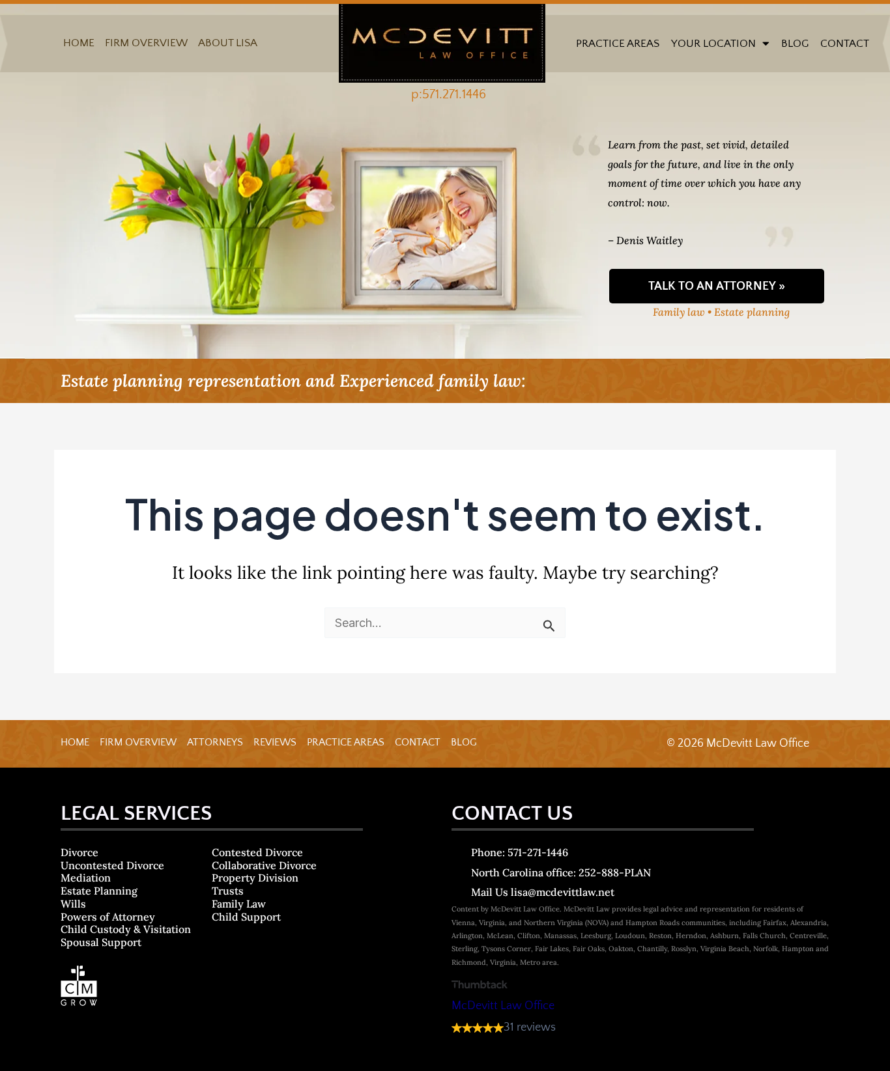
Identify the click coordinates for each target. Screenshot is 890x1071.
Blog (795, 43)
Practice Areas (617, 43)
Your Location (713, 43)
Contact (844, 43)
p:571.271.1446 (448, 94)
